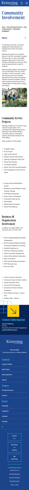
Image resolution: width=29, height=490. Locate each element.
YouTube (4, 421)
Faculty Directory (7, 390)
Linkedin (5, 416)
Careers (4, 395)
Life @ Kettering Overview (14, 27)
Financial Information (15, 481)
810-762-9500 (14, 350)
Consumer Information (14, 477)
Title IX (16, 484)
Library (4, 380)
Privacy (12, 484)
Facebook (5, 406)
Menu (4, 37)
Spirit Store (6, 369)
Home (3, 27)
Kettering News (7, 375)
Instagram (5, 411)
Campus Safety (7, 364)
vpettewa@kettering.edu (9, 330)
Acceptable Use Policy (14, 474)
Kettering (10, 3)
